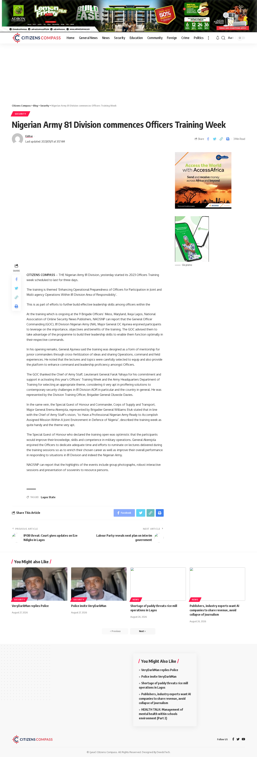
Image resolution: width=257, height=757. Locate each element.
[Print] (227, 139)
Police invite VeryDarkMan (89, 606)
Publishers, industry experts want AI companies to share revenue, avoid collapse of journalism (214, 610)
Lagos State (48, 497)
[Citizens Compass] (36, 38)
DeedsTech (163, 752)
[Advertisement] (128, 71)
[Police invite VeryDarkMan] (99, 584)
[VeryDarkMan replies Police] (39, 584)
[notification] (218, 38)
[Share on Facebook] (208, 139)
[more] (208, 38)
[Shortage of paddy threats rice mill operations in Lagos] (158, 584)
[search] (223, 38)
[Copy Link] (221, 139)
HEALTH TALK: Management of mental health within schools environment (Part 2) (161, 714)
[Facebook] (233, 739)
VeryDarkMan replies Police (30, 606)
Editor (29, 136)
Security (20, 113)
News (136, 599)
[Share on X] (214, 139)
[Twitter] (238, 739)
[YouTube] (243, 739)
